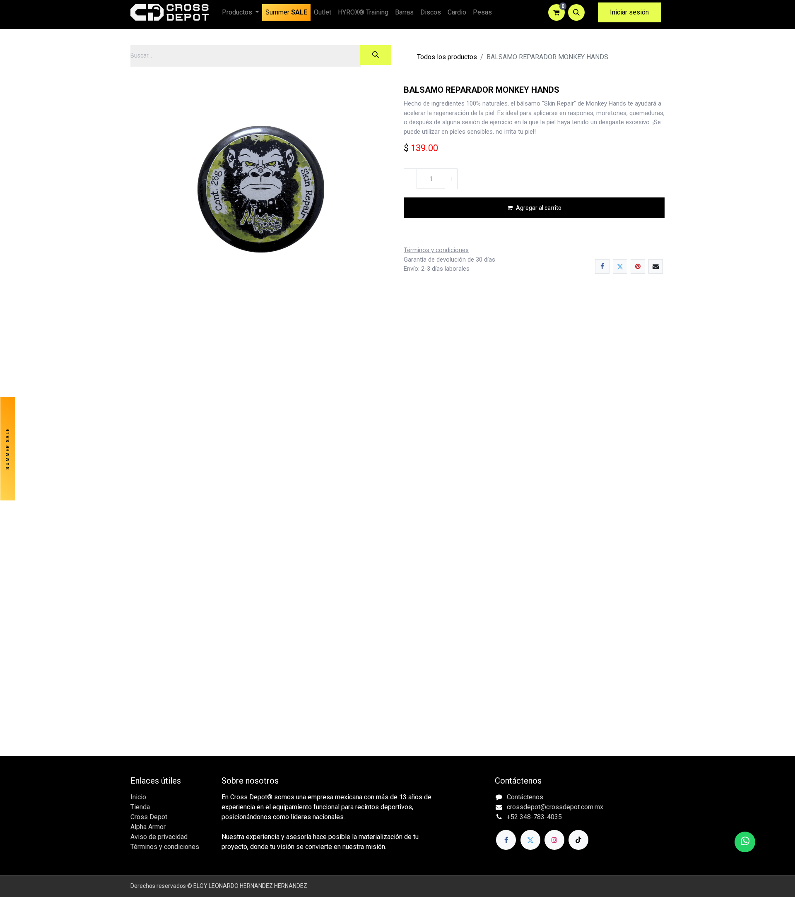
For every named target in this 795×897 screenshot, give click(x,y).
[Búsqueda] (375, 55)
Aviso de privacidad (159, 837)
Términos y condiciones (164, 847)
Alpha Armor (148, 827)
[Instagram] (554, 840)
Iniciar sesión (629, 12)
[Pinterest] (638, 266)
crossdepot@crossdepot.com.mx (555, 807)
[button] (576, 12)
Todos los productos (447, 57)
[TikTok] (578, 840)
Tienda (140, 807)
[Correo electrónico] (655, 266)
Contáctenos (525, 797)
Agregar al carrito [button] (538, 207)
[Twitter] (620, 266)
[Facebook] (602, 266)
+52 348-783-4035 (534, 817)
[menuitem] (286, 12)
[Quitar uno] (410, 179)
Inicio (138, 797)
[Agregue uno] (451, 179)
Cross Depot (148, 817)
